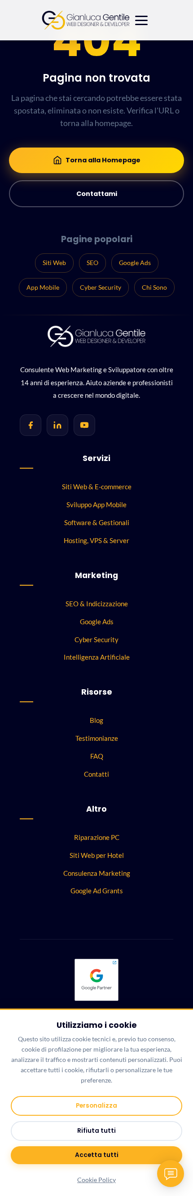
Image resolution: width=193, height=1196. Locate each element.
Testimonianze (96, 738)
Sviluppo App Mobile (96, 504)
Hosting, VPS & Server (96, 540)
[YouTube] (84, 425)
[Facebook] (30, 425)
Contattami (96, 193)
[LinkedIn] (57, 425)
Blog (96, 720)
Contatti (96, 774)
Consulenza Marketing (96, 873)
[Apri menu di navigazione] (141, 20)
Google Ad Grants (96, 891)
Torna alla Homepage (103, 160)
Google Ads (135, 262)
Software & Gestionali (96, 522)
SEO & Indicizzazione (97, 604)
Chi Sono (154, 287)
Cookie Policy (96, 1179)
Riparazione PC (96, 837)
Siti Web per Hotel (97, 855)
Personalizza (96, 1105)
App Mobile (42, 287)
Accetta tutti (96, 1155)
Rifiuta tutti (96, 1130)
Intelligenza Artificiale (97, 657)
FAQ (96, 756)
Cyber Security (100, 287)
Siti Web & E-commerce (97, 487)
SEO (92, 262)
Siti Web (54, 262)
